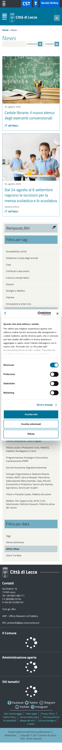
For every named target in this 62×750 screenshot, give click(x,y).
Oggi (8, 536)
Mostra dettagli (45, 405)
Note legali (31, 713)
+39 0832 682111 (15, 595)
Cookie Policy (9, 717)
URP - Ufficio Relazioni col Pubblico (20, 616)
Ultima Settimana (15, 542)
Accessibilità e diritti (16, 251)
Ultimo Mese (12, 549)
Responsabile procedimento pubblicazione (29, 732)
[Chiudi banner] (57, 313)
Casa (8, 264)
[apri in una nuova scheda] (4, 4)
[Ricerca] (57, 18)
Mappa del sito (27, 720)
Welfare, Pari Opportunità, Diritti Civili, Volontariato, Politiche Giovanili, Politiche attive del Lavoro (30, 504)
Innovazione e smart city (18, 304)
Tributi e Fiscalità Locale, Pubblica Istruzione (28, 494)
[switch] (54, 374)
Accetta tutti (31, 414)
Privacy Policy (48, 713)
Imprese (10, 297)
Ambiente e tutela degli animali (22, 258)
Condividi (32, 44)
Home (5, 30)
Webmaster (10, 735)
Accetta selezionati (31, 424)
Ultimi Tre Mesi (13, 555)
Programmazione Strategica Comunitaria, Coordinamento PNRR (27, 459)
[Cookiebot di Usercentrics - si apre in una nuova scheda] (38, 313)
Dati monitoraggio (13, 713)
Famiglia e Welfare (15, 290)
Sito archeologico (47, 720)
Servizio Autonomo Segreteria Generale (26, 467)
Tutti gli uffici (9, 609)
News (14, 30)
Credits (31, 724)
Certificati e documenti (17, 271)
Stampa (49, 44)
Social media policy (29, 717)
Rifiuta (31, 434)
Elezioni (10, 284)
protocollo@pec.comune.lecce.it (23, 623)
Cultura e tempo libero (17, 277)
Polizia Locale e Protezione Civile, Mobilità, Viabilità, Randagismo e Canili (27, 449)
